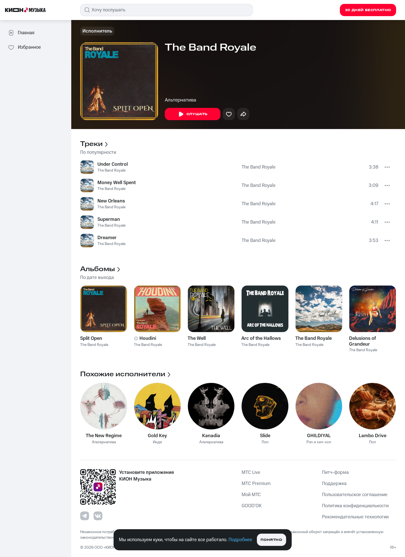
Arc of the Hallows (261, 338)
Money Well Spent (116, 182)
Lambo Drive (372, 436)
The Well (197, 338)
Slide (265, 436)
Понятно (271, 540)
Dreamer (107, 237)
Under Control (112, 164)
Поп (265, 442)
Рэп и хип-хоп (318, 442)
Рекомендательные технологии (355, 517)
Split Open (91, 338)
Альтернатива (180, 100)
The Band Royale (111, 170)
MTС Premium (256, 483)
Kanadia (211, 436)
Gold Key (157, 436)
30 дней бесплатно (368, 10)
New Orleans (111, 201)
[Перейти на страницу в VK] (98, 515)
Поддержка (334, 483)
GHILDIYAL (319, 436)
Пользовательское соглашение (354, 494)
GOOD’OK (252, 505)
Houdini (147, 338)
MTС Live (251, 472)
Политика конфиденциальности (355, 505)
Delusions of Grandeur (362, 341)
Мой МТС (251, 494)
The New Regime (104, 436)
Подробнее (240, 539)
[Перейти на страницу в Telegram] (84, 515)
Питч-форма (335, 472)
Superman (108, 219)
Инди (157, 442)
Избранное (29, 47)
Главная (26, 32)
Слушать (197, 114)
